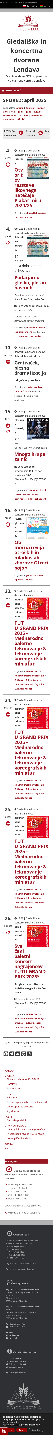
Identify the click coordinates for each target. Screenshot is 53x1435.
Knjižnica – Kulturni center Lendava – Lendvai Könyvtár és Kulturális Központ (30, 494)
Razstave (12, 1083)
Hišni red (12, 1097)
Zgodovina (13, 1111)
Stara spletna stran (17, 1372)
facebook (13, 1338)
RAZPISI (9, 1116)
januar (19, 108)
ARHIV (20, 119)
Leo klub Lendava (23, 217)
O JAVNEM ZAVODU (15, 1125)
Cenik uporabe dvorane (20, 1106)
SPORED (9, 1075)
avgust (37, 111)
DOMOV (9, 1071)
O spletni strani (15, 1358)
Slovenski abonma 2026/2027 (23, 1079)
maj (13, 111)
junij (21, 111)
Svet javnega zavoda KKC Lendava (25, 1133)
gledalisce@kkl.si (16, 1335)
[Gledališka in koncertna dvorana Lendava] (26, 22)
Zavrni (21, 1430)
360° (7, 1148)
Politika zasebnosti (17, 1364)
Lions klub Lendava (37, 213)
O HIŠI (8, 1094)
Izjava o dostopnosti (18, 1361)
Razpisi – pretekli (16, 1120)
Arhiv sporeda (14, 1088)
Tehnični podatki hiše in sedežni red (27, 1102)
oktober (23, 115)
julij (28, 111)
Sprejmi (9, 1430)
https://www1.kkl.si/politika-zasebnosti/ (21, 1424)
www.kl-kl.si (19, 2)
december (9, 119)
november (37, 115)
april (5, 111)
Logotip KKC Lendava (18, 1138)
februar (30, 108)
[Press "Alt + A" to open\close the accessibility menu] (4, 1431)
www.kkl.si (7, 2)
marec (41, 108)
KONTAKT (10, 1144)
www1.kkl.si (31, 2)
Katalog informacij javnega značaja (26, 1129)
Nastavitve (36, 1430)
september (9, 115)
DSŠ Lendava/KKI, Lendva (28, 336)
